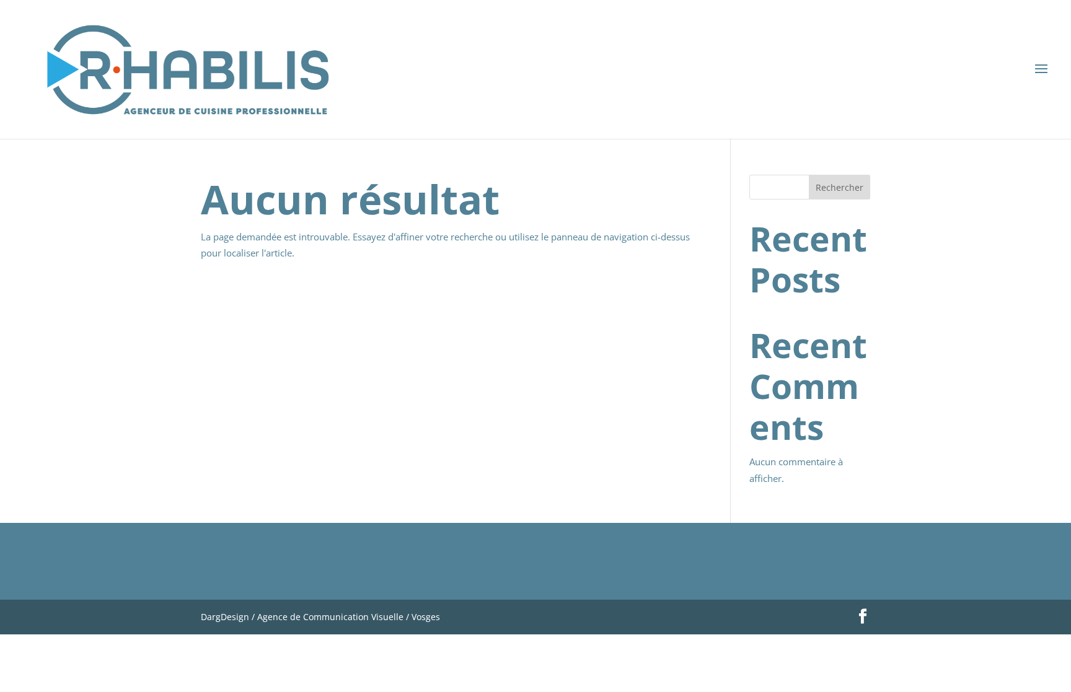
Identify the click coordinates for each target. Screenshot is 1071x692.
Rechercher (839, 187)
